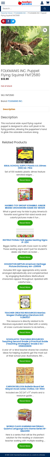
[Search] (44, 8)
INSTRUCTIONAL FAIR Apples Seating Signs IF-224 (25, 241)
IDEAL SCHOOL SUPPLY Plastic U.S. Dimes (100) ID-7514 (25, 166)
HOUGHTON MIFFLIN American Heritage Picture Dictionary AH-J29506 (25, 265)
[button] (45, 30)
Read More (25, 180)
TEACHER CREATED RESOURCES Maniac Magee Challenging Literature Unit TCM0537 (25, 315)
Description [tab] (9, 109)
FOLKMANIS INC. (20, 13)
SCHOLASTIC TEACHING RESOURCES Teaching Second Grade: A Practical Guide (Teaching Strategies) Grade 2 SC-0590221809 (25, 343)
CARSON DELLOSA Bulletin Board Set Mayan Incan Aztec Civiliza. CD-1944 (25, 387)
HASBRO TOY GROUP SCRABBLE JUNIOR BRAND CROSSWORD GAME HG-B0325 (25, 206)
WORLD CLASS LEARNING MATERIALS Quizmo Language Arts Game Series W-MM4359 (25, 428)
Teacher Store (6, 13)
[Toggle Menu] (3, 3)
